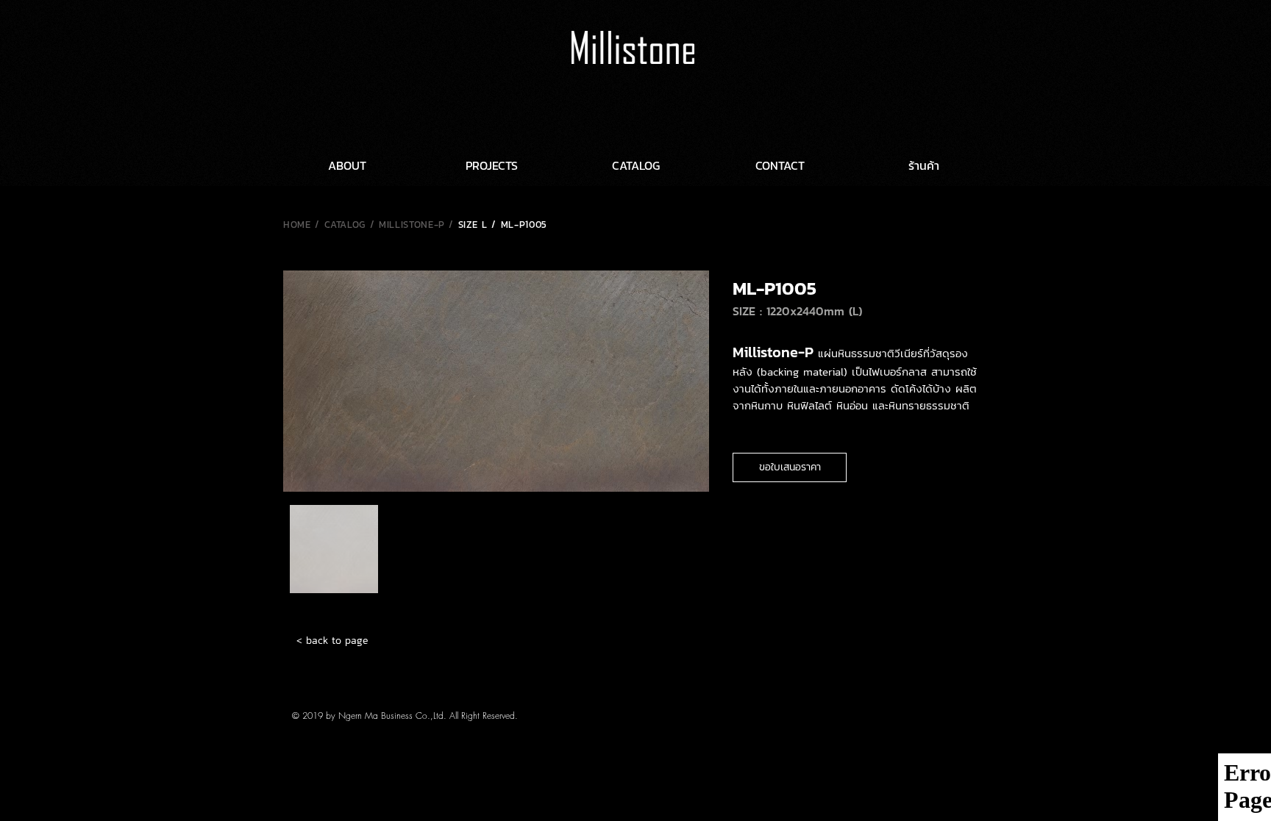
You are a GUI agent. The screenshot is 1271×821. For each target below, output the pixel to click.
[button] (790, 467)
